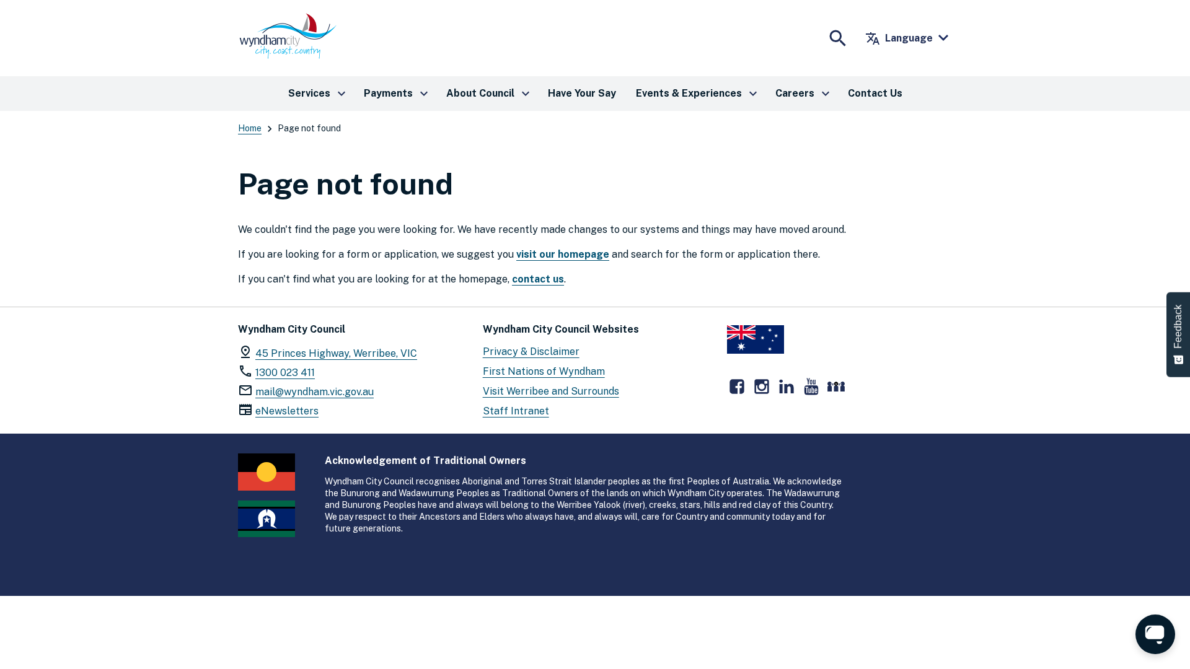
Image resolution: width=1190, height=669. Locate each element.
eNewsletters (287, 411)
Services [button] (318, 93)
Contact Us (875, 93)
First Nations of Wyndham (544, 371)
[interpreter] (836, 386)
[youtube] (811, 386)
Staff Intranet (516, 411)
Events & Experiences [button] (698, 93)
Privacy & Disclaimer (531, 351)
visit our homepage (562, 254)
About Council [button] (489, 93)
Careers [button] (804, 93)
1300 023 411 (285, 372)
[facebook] (737, 386)
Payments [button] (397, 93)
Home (250, 128)
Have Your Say (582, 93)
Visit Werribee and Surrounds (551, 391)
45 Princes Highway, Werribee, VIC (336, 353)
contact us (538, 279)
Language (899, 38)
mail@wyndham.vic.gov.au (314, 392)
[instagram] (762, 386)
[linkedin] (786, 386)
